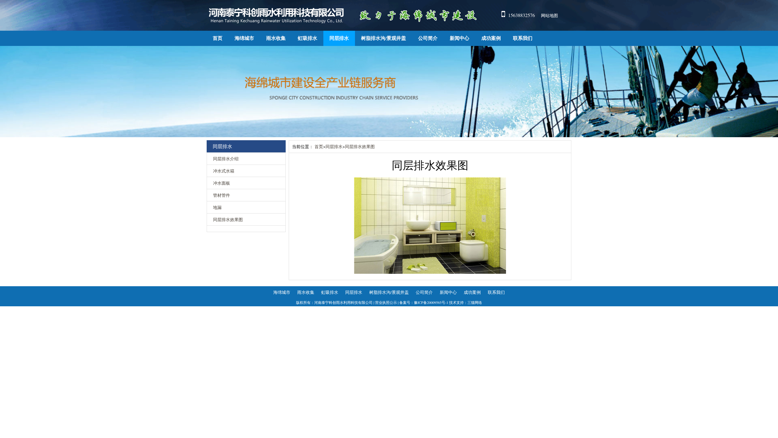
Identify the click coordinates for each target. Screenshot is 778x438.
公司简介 (428, 38)
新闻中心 (459, 38)
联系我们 (522, 38)
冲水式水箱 (223, 171)
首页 (217, 38)
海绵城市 (244, 38)
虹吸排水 (307, 38)
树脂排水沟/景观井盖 (383, 38)
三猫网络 (474, 302)
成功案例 (491, 38)
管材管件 (221, 195)
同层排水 (339, 38)
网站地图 (549, 15)
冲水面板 (221, 183)
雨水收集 (276, 38)
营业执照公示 (386, 302)
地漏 (217, 207)
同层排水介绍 (226, 159)
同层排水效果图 (228, 219)
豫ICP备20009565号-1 (431, 302)
